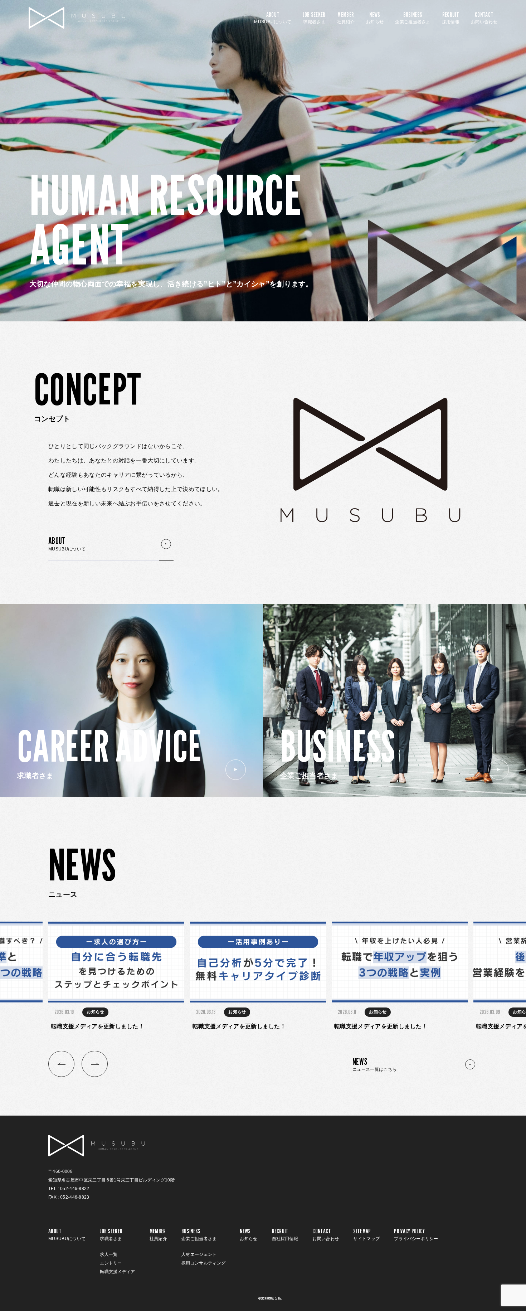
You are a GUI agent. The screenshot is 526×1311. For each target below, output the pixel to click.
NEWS (375, 18)
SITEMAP (366, 1234)
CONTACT (484, 18)
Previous (61, 1064)
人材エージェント (199, 1254)
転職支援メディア (117, 1271)
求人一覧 (108, 1254)
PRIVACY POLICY (416, 1234)
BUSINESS (412, 18)
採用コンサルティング (203, 1263)
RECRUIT (450, 18)
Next (95, 1064)
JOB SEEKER (314, 18)
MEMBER (346, 18)
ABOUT (272, 18)
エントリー (111, 1263)
